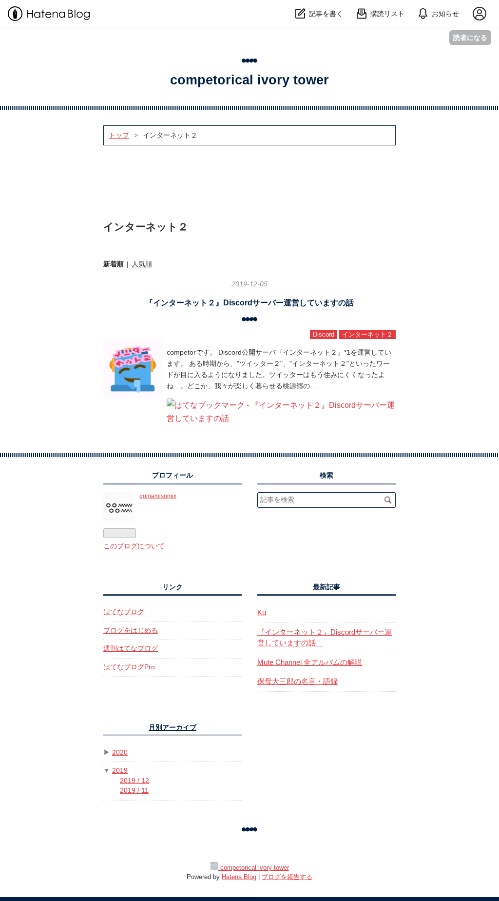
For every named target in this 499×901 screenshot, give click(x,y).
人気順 (142, 264)
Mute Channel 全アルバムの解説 (309, 662)
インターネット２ (367, 334)
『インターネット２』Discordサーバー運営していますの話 (253, 303)
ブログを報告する (287, 877)
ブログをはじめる (130, 630)
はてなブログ (123, 612)
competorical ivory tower (249, 79)
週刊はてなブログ (130, 648)
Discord (323, 334)
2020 (120, 752)
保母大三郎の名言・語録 (297, 681)
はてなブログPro (129, 667)
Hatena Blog (239, 877)
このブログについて (134, 546)
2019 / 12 (134, 780)
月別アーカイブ (172, 727)
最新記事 (326, 587)
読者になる (470, 37)
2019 (120, 770)
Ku (261, 612)
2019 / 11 (134, 790)
